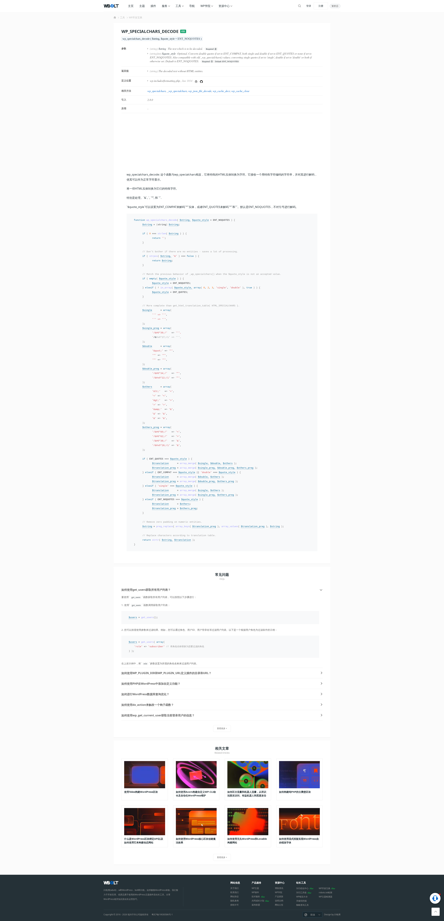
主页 (131, 6)
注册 (320, 5)
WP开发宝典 (135, 17)
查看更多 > (222, 728)
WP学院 (205, 6)
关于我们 (234, 888)
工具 (178, 6)
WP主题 (255, 888)
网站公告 (279, 904)
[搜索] (299, 6)
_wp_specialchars (177, 91)
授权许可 (234, 904)
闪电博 (337, 914)
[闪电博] (111, 6)
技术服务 (256, 896)
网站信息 (235, 882)
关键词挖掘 (301, 900)
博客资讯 (279, 888)
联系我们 (234, 892)
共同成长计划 (258, 900)
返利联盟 (256, 904)
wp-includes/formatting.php (165, 80)
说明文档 (279, 900)
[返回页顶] (435, 912)
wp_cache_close (240, 91)
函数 (183, 31)
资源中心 (224, 6)
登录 (308, 5)
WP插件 (255, 892)
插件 (153, 6)
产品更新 (279, 896)
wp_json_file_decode (199, 91)
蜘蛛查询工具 (302, 904)
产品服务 (256, 882)
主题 (142, 6)
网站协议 (234, 896)
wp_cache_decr (221, 91)
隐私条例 (234, 900)
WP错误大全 (302, 896)
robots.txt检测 (325, 892)
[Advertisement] (222, 142)
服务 (164, 6)
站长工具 (301, 882)
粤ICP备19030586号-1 (162, 914)
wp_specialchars (156, 91)
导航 (192, 6)
